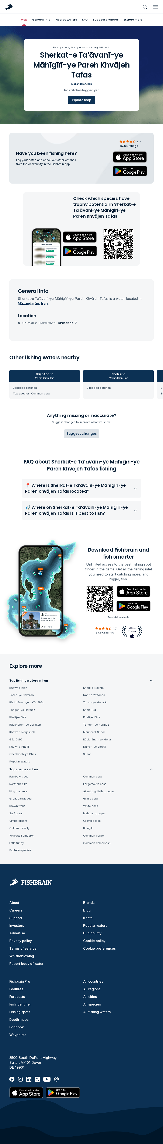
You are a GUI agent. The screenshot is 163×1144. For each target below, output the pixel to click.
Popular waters (95, 925)
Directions (65, 323)
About (14, 903)
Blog (87, 910)
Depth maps (18, 1019)
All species (92, 1004)
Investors (16, 925)
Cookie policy (94, 941)
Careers (15, 910)
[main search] (145, 7)
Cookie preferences (99, 948)
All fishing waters (97, 1012)
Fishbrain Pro (19, 981)
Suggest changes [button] (81, 433)
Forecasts (17, 997)
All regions (91, 989)
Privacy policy (20, 941)
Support (15, 918)
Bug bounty (92, 933)
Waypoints (17, 1035)
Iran (89, 83)
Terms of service (23, 948)
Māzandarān (78, 83)
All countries (93, 981)
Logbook (16, 1027)
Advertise (17, 933)
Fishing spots (19, 1012)
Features (16, 989)
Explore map (81, 100)
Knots (87, 918)
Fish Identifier (20, 1004)
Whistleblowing (21, 956)
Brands (88, 903)
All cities (90, 997)
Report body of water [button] (26, 963)
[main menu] (155, 6)
